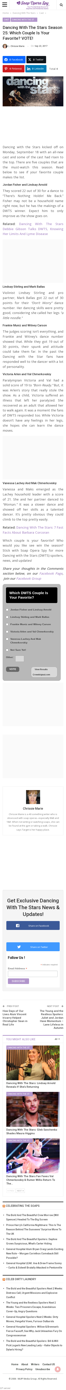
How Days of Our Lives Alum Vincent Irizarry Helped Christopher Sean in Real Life (15, 1017)
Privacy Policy (24, 1369)
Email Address (17, 968)
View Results (41, 669)
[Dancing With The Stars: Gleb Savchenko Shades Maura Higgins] (33, 1109)
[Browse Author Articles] (33, 797)
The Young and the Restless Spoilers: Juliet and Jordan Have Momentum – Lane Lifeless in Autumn (51, 1019)
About (24, 1364)
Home (14, 1364)
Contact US (48, 1364)
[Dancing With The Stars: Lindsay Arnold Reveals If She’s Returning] (33, 1063)
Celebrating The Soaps (23, 1205)
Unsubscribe (42, 1369)
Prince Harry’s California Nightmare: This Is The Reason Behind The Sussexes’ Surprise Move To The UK (33, 1229)
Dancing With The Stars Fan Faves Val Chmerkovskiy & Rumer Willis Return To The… (30, 1180)
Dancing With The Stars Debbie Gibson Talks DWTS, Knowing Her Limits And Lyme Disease (33, 229)
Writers (35, 1364)
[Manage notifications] (58, 1369)
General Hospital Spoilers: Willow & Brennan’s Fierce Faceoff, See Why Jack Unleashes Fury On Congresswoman (34, 1331)
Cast (6, 19)
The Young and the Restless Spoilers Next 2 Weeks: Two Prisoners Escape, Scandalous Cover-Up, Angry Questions (31, 1307)
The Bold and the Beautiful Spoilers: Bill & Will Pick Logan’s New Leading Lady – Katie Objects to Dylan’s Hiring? (34, 1345)
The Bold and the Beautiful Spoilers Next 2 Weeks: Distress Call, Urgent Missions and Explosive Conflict (34, 1293)
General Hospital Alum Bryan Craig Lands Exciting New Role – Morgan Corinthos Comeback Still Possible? (34, 1253)
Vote (12, 669)
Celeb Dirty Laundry (21, 1279)
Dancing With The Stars (24, 19)
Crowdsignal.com (41, 674)
